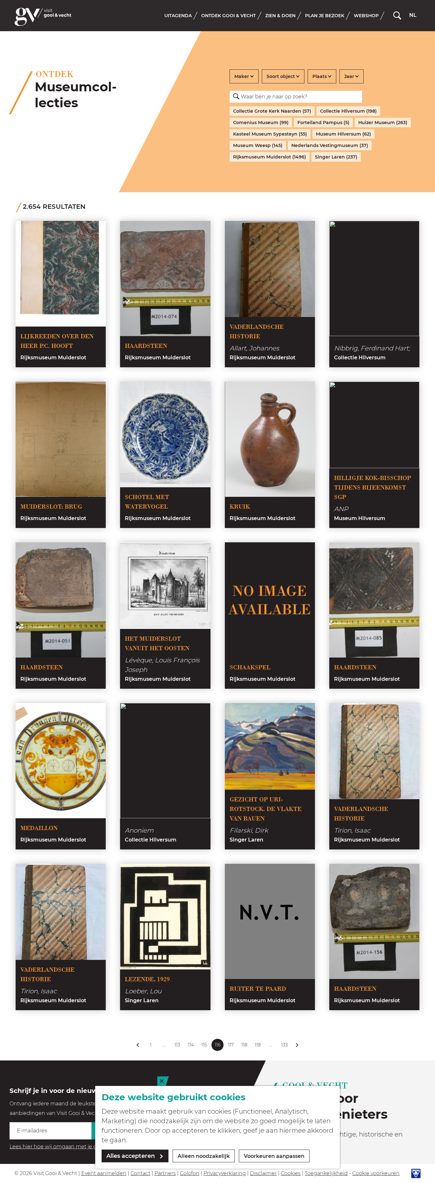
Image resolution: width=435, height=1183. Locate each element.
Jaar (349, 76)
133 (284, 1046)
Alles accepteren (130, 1155)
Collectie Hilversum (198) (348, 111)
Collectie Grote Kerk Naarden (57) (272, 111)
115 (204, 1046)
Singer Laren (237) (336, 157)
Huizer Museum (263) (382, 122)
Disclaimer (263, 1173)
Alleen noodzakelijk (204, 1156)
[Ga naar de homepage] (43, 17)
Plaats (319, 76)
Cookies (291, 1173)
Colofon (189, 1173)
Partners (165, 1173)
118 (244, 1046)
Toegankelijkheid (326, 1173)
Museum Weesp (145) (257, 145)
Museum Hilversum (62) (343, 134)
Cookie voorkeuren (376, 1173)
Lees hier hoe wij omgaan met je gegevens (64, 1147)
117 (231, 1046)
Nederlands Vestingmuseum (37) (329, 145)
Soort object (281, 76)
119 (258, 1046)
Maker (241, 76)
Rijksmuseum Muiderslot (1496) (269, 157)
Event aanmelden (103, 1173)
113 (178, 1046)
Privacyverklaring (224, 1173)
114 (191, 1046)
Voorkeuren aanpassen (274, 1156)
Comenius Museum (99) (261, 122)
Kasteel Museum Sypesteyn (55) (270, 134)
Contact (140, 1173)
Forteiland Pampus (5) (323, 122)
